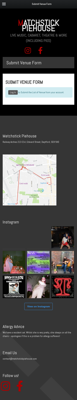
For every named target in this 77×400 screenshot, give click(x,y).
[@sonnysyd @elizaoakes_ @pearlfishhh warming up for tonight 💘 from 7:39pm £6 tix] (62, 262)
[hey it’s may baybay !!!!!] (38, 262)
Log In (13, 92)
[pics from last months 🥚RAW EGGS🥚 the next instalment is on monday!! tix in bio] (14, 262)
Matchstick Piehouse (38, 25)
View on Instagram (38, 306)
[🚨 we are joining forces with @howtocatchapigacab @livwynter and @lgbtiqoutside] (14, 287)
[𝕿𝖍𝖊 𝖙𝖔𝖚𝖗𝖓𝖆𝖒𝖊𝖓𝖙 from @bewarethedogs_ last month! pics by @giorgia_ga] (62, 237)
